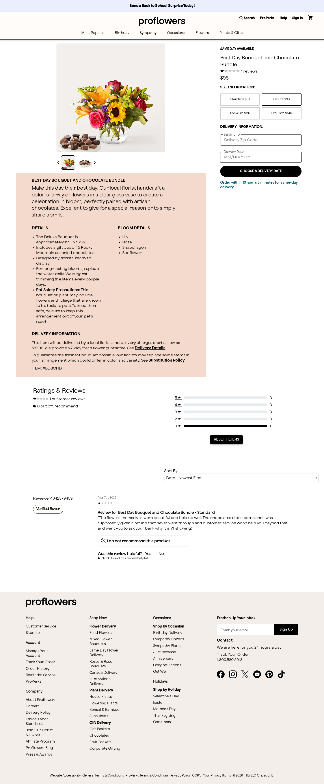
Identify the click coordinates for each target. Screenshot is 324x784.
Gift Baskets (99, 729)
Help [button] (283, 18)
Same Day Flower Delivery (104, 653)
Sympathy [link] (148, 33)
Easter (158, 702)
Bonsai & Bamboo (104, 709)
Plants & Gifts (231, 33)
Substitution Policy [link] (167, 360)
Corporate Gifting (104, 748)
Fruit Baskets (100, 742)
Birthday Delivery (167, 633)
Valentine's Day (166, 696)
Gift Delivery (100, 722)
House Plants (100, 696)
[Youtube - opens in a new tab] (258, 674)
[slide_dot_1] (85, 162)
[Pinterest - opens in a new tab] (271, 674)
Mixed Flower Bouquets (100, 642)
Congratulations (167, 665)
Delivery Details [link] (150, 348)
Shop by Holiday (167, 689)
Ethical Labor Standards (37, 722)
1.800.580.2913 (229, 660)
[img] (110, 97)
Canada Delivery (103, 672)
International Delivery (100, 681)
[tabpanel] (110, 97)
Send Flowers (100, 633)
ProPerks (33, 681)
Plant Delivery (101, 690)
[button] (247, 18)
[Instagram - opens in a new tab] (234, 674)
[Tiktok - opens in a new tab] (283, 674)
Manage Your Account (37, 653)
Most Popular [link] (92, 33)
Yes (148, 554)
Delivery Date (234, 151)
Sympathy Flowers (168, 639)
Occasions (176, 33)
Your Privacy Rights (217, 775)
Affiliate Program (40, 741)
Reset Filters (226, 439)
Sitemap (33, 633)
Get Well (160, 671)
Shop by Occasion (168, 626)
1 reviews (249, 71)
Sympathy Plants (167, 646)
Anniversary (163, 658)
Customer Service (41, 626)
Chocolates (99, 735)
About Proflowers (41, 700)
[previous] (58, 162)
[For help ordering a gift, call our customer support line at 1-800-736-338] (162, 21)
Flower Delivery (102, 626)
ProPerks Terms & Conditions (147, 775)
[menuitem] (93, 32)
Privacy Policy (180, 775)
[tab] (110, 97)
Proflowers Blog (39, 748)
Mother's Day (164, 709)
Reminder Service (41, 675)
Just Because (164, 652)
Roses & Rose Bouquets (100, 664)
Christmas (162, 722)
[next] (95, 162)
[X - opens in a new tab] (246, 674)
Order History (37, 668)
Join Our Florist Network (39, 733)
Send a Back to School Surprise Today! (162, 5)
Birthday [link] (122, 33)
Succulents (98, 716)
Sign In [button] (297, 18)
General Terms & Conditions (103, 775)
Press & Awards (39, 754)
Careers (32, 706)
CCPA (196, 775)
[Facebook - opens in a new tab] (222, 674)
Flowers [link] (202, 33)
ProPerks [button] (267, 18)
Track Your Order (40, 662)
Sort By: (171, 471)
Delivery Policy (38, 712)
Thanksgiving (164, 715)
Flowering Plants (103, 703)
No (161, 554)
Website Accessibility (65, 775)
